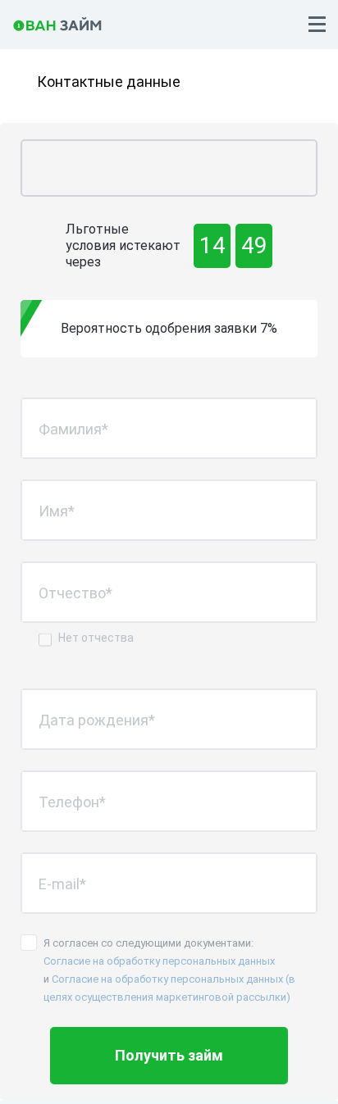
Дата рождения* (97, 719)
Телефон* (72, 801)
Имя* (57, 510)
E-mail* (62, 883)
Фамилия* (73, 428)
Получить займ (169, 1055)
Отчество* (75, 592)
